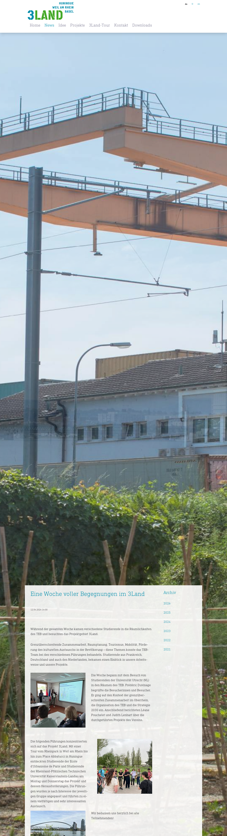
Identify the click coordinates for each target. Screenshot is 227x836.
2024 (167, 622)
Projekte (77, 25)
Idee (62, 25)
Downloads (142, 25)
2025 (167, 612)
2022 (167, 640)
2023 (167, 631)
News (49, 25)
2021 (167, 649)
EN (199, 3)
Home (35, 25)
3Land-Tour (99, 25)
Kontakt (121, 25)
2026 (167, 603)
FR (192, 3)
